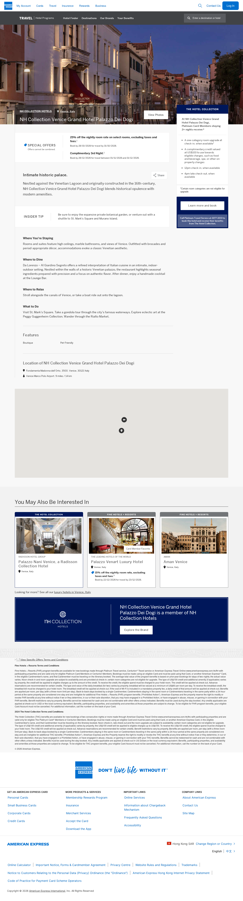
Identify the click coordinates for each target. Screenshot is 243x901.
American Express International (47, 890)
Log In (230, 6)
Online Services (134, 797)
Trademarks (189, 865)
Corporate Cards (19, 813)
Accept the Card (77, 821)
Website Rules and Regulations (155, 865)
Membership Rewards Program (86, 797)
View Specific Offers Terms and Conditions (42, 659)
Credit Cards (16, 821)
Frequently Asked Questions (143, 817)
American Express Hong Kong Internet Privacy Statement (171, 873)
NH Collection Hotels (36, 111)
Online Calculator (19, 865)
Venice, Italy (67, 111)
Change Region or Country (214, 844)
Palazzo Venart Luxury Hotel (117, 562)
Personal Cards (18, 797)
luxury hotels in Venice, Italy (72, 592)
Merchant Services (78, 813)
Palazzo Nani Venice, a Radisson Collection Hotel (48, 564)
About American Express (199, 797)
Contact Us (214, 6)
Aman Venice (175, 562)
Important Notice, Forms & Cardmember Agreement (70, 865)
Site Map (188, 813)
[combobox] (209, 18)
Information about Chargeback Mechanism (145, 807)
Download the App (78, 829)
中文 (229, 851)
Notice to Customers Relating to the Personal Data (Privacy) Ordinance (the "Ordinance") (68, 873)
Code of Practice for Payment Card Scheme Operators (44, 881)
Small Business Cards (22, 805)
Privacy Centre (120, 865)
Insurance (72, 805)
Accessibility (132, 825)
